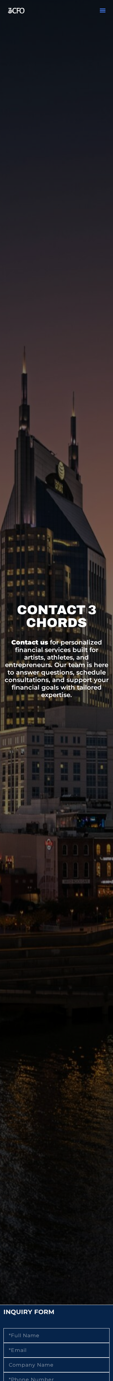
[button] (102, 10)
